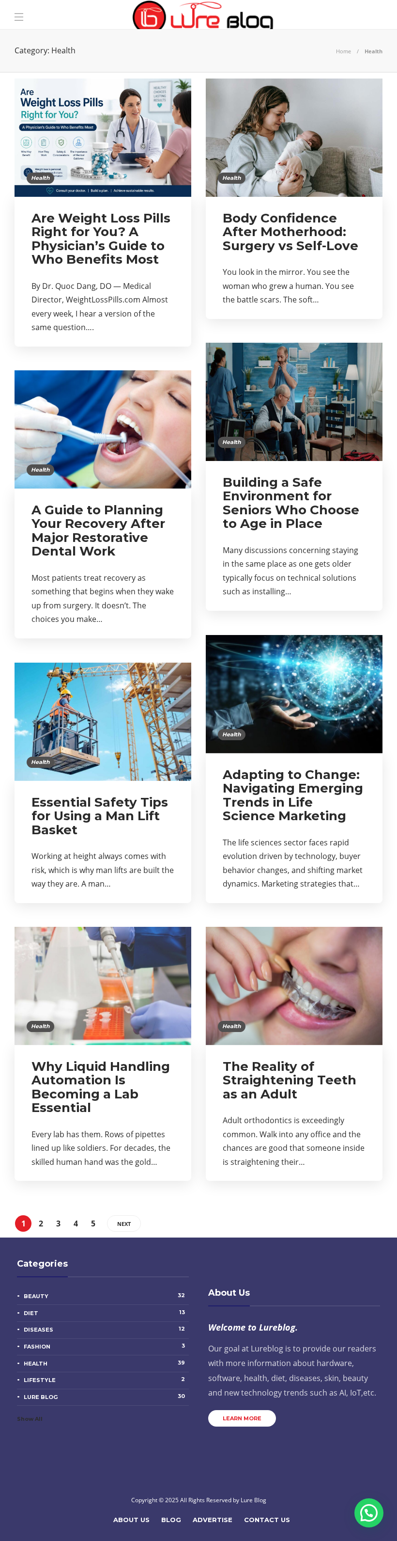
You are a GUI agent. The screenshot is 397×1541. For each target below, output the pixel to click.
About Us (131, 1520)
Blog (171, 1520)
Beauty (104, 1296)
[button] (368, 1512)
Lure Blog (104, 1396)
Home (343, 51)
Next (124, 1223)
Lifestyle (104, 1379)
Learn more (242, 1418)
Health (40, 178)
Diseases (104, 1329)
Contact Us (267, 1520)
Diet (104, 1313)
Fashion (104, 1346)
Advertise (212, 1520)
